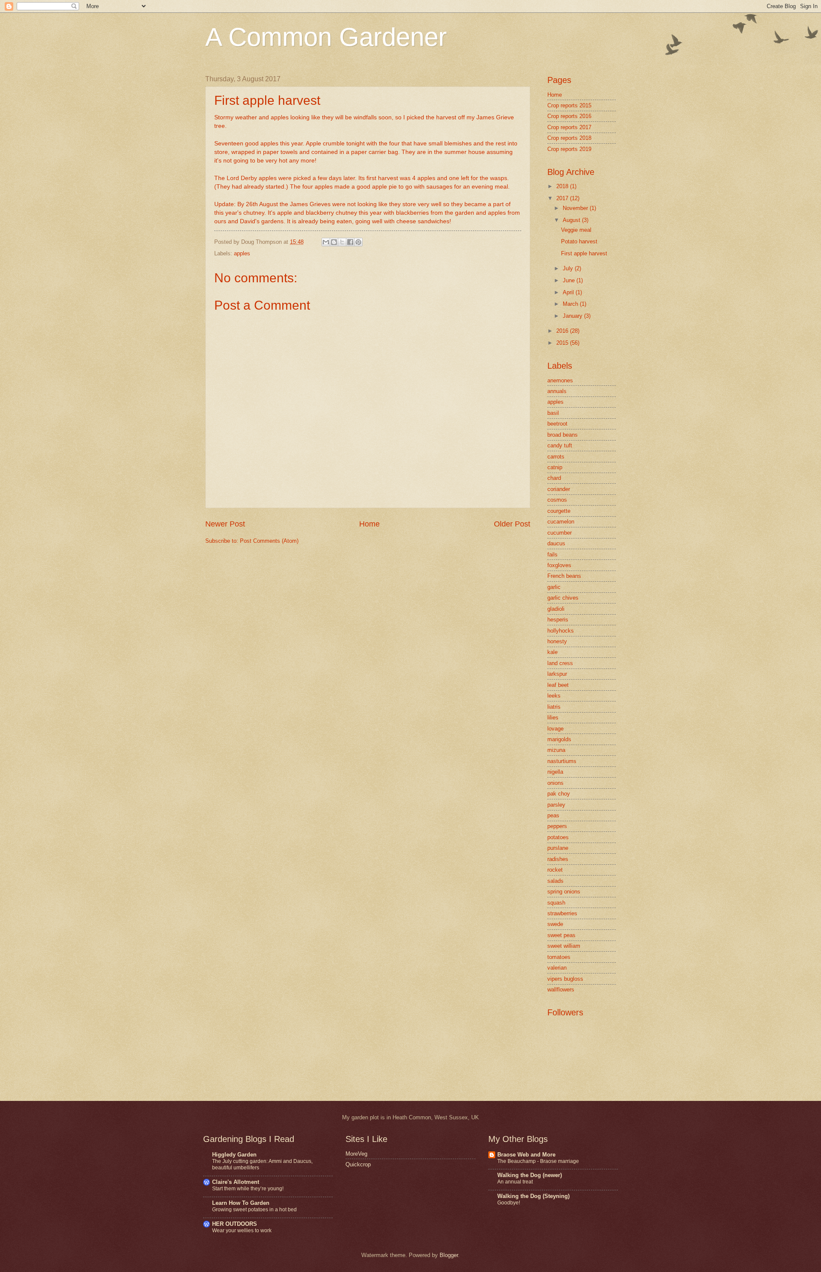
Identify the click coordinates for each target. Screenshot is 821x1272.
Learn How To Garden (240, 1203)
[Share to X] (342, 242)
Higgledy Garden (234, 1154)
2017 (563, 198)
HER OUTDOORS (234, 1224)
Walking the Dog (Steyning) (533, 1196)
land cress (560, 663)
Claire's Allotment (235, 1182)
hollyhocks (560, 630)
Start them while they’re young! (248, 1189)
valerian (557, 967)
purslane (557, 848)
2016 (563, 331)
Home (369, 524)
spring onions (563, 891)
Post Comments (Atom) (269, 541)
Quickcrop (358, 1164)
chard (554, 478)
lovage (555, 728)
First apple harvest (584, 253)
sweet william (563, 946)
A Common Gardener (326, 37)
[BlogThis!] (334, 242)
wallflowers (560, 989)
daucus (556, 543)
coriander (558, 489)
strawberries (562, 913)
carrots (555, 456)
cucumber (559, 533)
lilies (552, 717)
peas (553, 815)
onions (555, 783)
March (571, 304)
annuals (557, 391)
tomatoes (558, 957)
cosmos (557, 500)
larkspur (557, 674)
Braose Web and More (526, 1154)
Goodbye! (508, 1203)
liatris (554, 707)
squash (556, 902)
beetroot (557, 423)
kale (552, 652)
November (576, 208)
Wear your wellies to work (242, 1231)
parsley (556, 805)
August (572, 220)
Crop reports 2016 (569, 116)
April (569, 292)
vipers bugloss (565, 979)
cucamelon (560, 521)
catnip (554, 467)
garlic (554, 587)
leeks (554, 695)
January (573, 316)
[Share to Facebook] (350, 242)
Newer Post (225, 524)
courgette (558, 511)
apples (242, 253)
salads (555, 881)
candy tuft (559, 445)
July (569, 268)
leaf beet (558, 685)
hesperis (557, 619)
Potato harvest (579, 241)
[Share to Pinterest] (358, 242)
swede (555, 924)
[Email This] (326, 242)
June (569, 280)
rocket (555, 870)
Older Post (512, 524)
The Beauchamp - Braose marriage (538, 1161)
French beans (564, 576)
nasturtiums (561, 761)
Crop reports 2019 (569, 149)
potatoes (558, 837)
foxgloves (559, 565)
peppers (557, 826)
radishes (557, 859)
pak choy (558, 793)
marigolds (559, 739)
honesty (557, 641)
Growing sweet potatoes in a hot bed (254, 1210)
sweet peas (561, 935)
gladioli (555, 609)
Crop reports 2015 (569, 105)
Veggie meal (576, 230)
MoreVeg (356, 1154)
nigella (555, 772)
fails (552, 554)
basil (553, 413)
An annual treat (515, 1182)
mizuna (556, 750)
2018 (563, 186)
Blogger (449, 1255)
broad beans (562, 435)
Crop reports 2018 (569, 138)
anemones (560, 380)
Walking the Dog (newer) (529, 1175)
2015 (563, 343)
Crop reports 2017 (569, 127)
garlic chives (563, 598)
